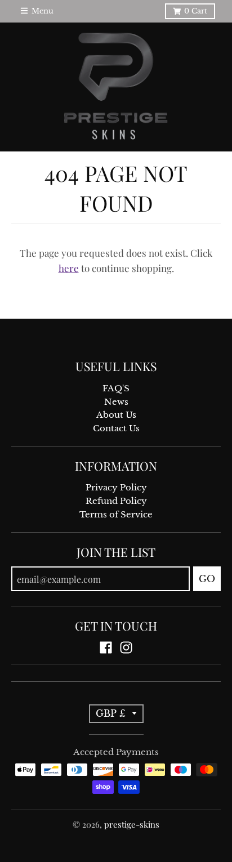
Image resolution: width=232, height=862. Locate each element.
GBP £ (111, 713)
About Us (116, 415)
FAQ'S (116, 388)
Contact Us (116, 428)
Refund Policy (116, 501)
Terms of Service (116, 515)
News (116, 402)
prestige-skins (131, 824)
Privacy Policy (116, 488)
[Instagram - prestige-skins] (126, 647)
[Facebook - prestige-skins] (106, 647)
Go (207, 578)
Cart (195, 11)
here (69, 268)
